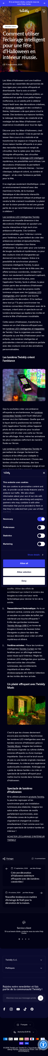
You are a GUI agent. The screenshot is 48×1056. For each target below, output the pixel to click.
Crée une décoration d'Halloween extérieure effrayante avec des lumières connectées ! (25, 877)
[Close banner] (44, 473)
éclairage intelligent (15, 108)
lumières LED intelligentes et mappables (25, 329)
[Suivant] (44, 3)
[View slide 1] (19, 939)
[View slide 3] (25, 939)
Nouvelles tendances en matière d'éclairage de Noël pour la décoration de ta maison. (21, 900)
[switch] (41, 527)
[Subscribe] (40, 998)
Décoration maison (10, 26)
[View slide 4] (28, 939)
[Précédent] (4, 3)
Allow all (24, 563)
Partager (10, 859)
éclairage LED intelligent (31, 158)
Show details (34, 555)
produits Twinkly (36, 797)
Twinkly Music (14, 746)
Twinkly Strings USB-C (18, 626)
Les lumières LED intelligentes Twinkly (21, 217)
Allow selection (24, 572)
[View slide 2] (22, 939)
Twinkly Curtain (26, 649)
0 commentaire (40, 858)
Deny (24, 581)
